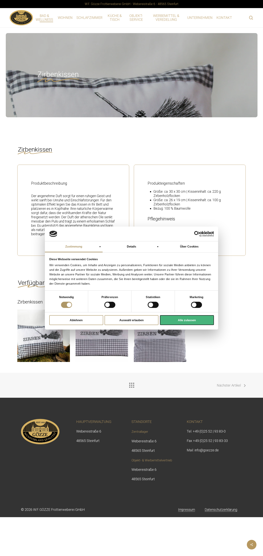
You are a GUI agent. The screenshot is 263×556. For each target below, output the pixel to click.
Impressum (186, 510)
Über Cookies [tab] (189, 246)
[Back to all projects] (131, 384)
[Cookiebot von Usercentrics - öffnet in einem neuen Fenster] (197, 234)
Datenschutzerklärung (221, 510)
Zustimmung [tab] (73, 246)
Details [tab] (131, 246)
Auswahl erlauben (131, 320)
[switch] (109, 305)
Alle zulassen (187, 320)
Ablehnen (76, 320)
